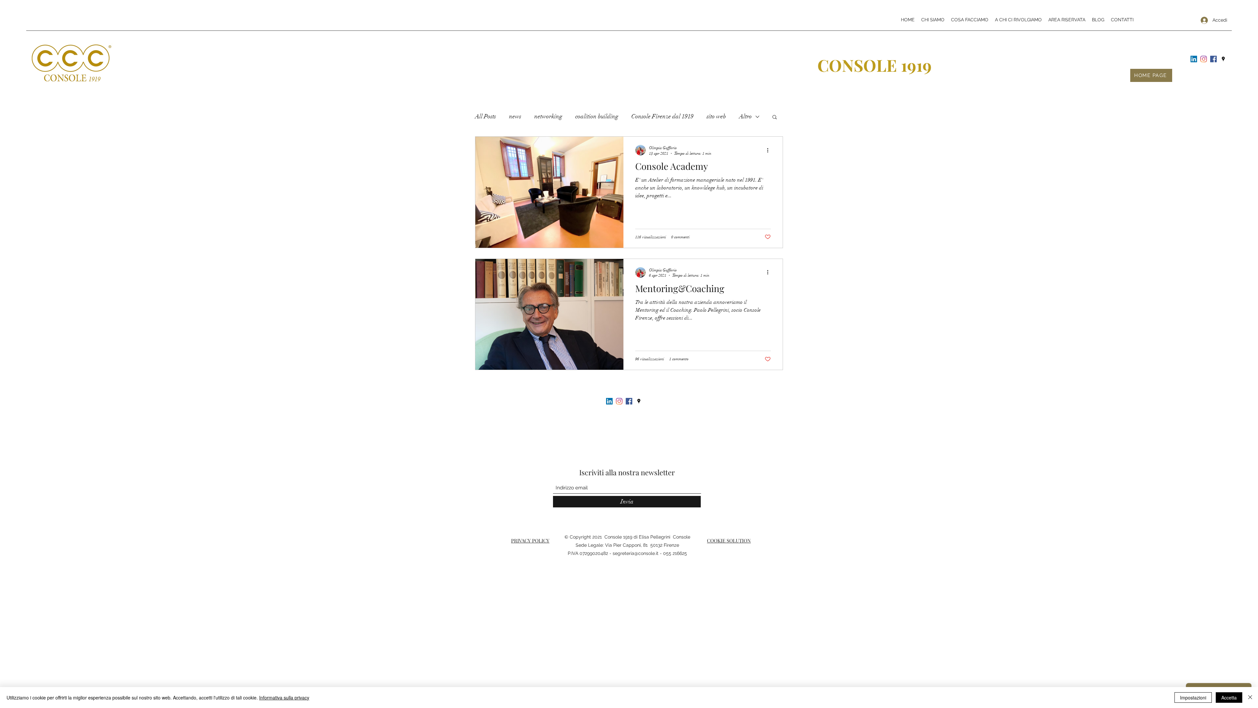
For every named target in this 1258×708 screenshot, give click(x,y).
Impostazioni (1193, 697)
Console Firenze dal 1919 (662, 116)
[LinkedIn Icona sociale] (1194, 59)
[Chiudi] (1250, 697)
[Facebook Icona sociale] (1213, 59)
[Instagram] (1203, 59)
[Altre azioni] (770, 150)
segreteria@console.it (635, 553)
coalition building (596, 116)
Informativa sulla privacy (284, 697)
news (515, 116)
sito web (716, 116)
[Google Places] (1223, 59)
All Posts (485, 116)
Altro (745, 116)
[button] (775, 117)
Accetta (1229, 697)
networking (548, 116)
